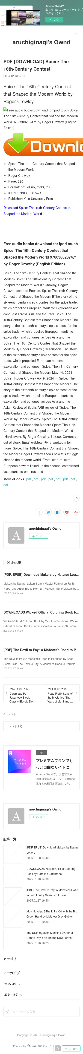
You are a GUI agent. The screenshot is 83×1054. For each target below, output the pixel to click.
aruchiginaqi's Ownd (41, 42)
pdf (28, 479)
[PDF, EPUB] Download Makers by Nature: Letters (42, 574)
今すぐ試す (54, 19)
